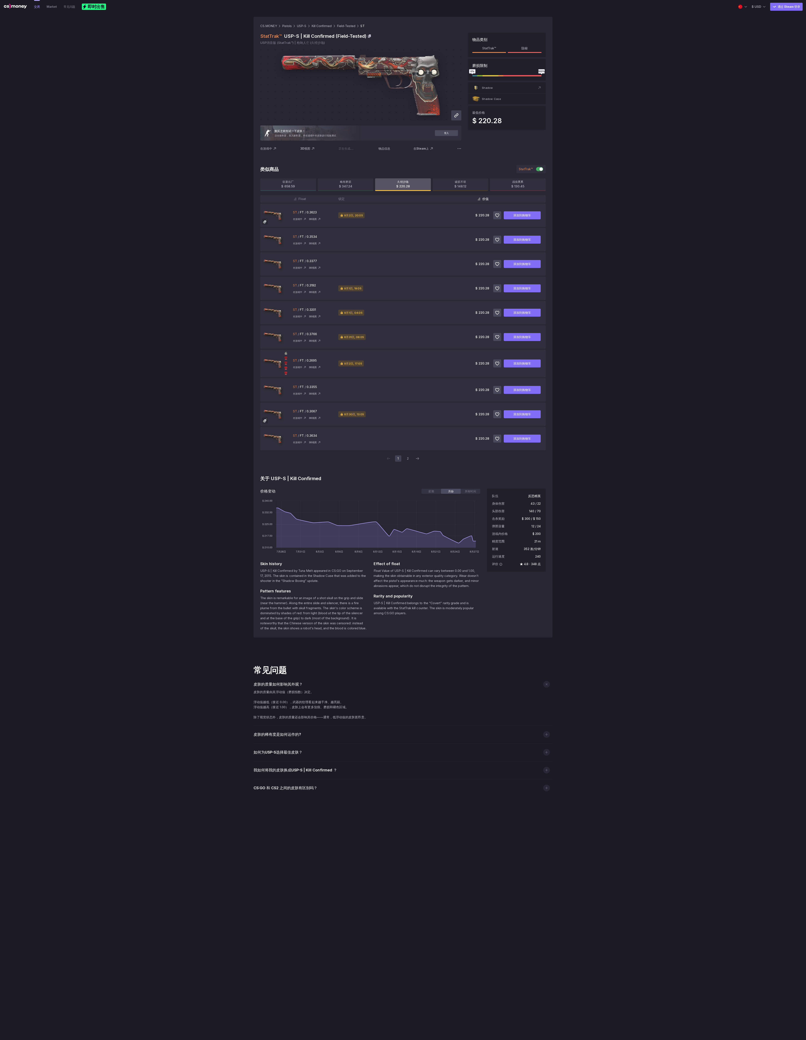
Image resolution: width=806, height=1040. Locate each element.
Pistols (287, 26)
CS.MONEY (268, 26)
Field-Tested (346, 26)
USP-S (301, 26)
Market (52, 6)
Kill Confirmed (321, 26)
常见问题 (69, 6)
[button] (507, 87)
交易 (37, 6)
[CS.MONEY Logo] (15, 7)
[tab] (431, 491)
